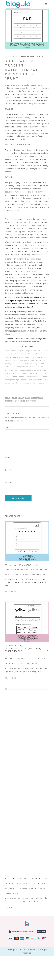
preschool (9, 401)
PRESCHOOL (34, 648)
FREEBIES (25, 56)
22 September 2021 (13, 565)
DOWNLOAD (27, 346)
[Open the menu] (46, 4)
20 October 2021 (12, 878)
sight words (20, 401)
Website (8, 483)
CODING (27, 565)
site (27, 401)
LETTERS (26, 878)
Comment (9, 427)
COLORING (23, 648)
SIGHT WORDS (36, 56)
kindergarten (37, 398)
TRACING (18, 651)
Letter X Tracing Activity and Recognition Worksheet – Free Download (25, 888)
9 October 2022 (12, 56)
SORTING (9, 651)
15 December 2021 (13, 645)
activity (8, 398)
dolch (14, 398)
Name (8, 457)
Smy (37, 565)
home (27, 398)
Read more (10, 592)
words (33, 401)
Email (8, 470)
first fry (21, 398)
